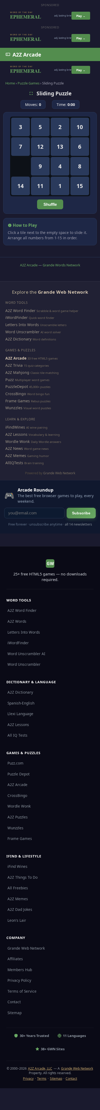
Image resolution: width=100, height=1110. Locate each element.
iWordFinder (16, 317)
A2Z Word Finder (20, 310)
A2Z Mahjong (17, 372)
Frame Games (17, 400)
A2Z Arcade (27, 54)
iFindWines (15, 427)
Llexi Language (20, 713)
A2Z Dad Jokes (19, 909)
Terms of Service (22, 991)
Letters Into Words (22, 324)
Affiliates (15, 958)
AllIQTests (14, 462)
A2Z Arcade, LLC (40, 1068)
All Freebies (17, 887)
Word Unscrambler (22, 331)
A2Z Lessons (16, 434)
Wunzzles (13, 407)
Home (10, 83)
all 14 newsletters (78, 524)
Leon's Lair (16, 920)
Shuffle (50, 204)
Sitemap (14, 1012)
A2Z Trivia (14, 365)
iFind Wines (17, 866)
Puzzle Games (28, 83)
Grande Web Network (59, 473)
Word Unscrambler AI (26, 653)
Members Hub (19, 969)
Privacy (28, 1078)
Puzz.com (15, 763)
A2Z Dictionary (18, 338)
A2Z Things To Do (22, 877)
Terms (41, 1078)
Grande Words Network (61, 265)
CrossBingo (15, 393)
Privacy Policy (19, 980)
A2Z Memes (15, 455)
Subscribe (81, 513)
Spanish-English (20, 703)
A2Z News (14, 448)
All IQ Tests (17, 735)
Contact (14, 1001)
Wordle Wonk (17, 441)
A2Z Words (16, 621)
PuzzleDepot (16, 386)
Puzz (9, 379)
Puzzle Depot (18, 773)
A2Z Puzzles (17, 816)
